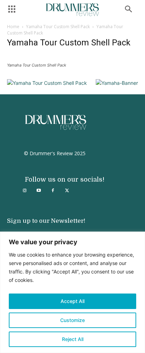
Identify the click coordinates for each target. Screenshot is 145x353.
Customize (72, 320)
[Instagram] (24, 190)
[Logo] (72, 9)
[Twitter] (67, 190)
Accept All (72, 301)
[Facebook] (53, 190)
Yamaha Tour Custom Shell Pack (58, 27)
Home (13, 27)
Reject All (72, 339)
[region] (72, 292)
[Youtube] (38, 190)
